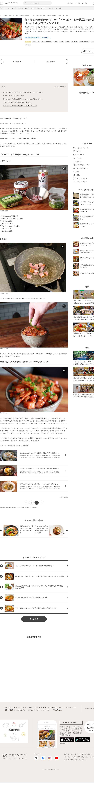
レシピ (20, 707)
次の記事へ (51, 61)
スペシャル (46, 710)
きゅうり (27, 8)
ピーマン (14, 8)
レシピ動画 (70, 3)
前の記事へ (17, 61)
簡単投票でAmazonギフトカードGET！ (38, 37)
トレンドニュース (10, 707)
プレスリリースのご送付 (70, 757)
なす (9, 8)
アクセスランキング (34, 710)
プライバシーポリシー (80, 760)
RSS (78, 757)
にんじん (43, 8)
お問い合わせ (88, 754)
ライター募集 (80, 754)
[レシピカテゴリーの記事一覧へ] (28, 42)
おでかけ (37, 707)
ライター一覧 (73, 754)
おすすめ (84, 3)
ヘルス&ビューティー (56, 707)
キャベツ (33, 8)
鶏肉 (60, 8)
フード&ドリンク (71, 707)
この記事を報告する (64, 497)
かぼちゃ (21, 8)
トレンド (77, 3)
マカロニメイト (20, 710)
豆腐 (38, 8)
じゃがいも (50, 8)
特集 (6, 710)
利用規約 (72, 760)
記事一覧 (66, 754)
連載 (11, 710)
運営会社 (66, 760)
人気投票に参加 (57, 710)
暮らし (45, 707)
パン (56, 8)
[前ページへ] (26, 503)
